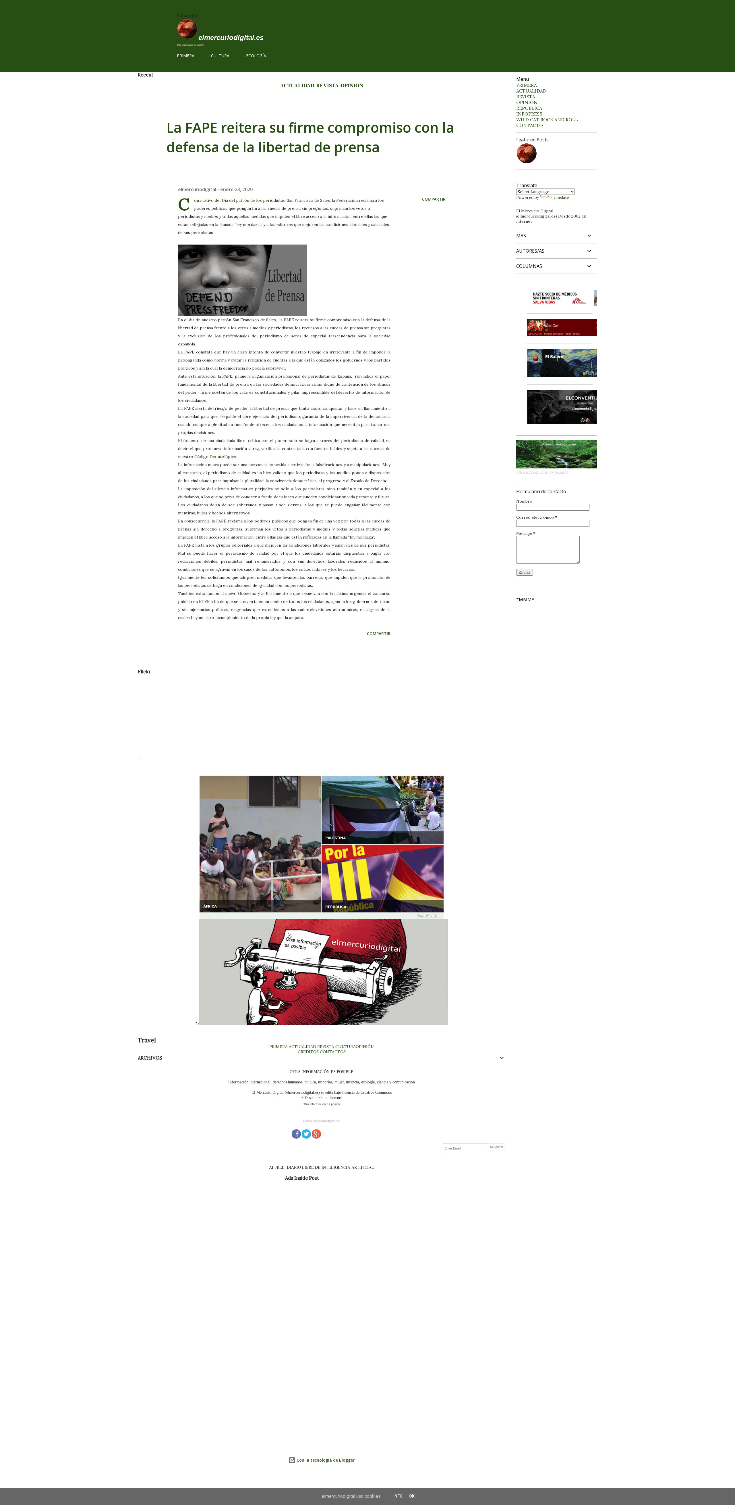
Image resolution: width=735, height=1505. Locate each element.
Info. (398, 1496)
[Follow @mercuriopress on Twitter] (306, 1133)
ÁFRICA (210, 906)
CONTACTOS (332, 1051)
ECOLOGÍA (256, 55)
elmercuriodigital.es (231, 37)
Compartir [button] (434, 199)
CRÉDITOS (308, 1051)
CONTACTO (529, 125)
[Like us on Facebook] (296, 1133)
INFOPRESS (529, 114)
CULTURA (220, 55)
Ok (412, 1496)
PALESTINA (335, 838)
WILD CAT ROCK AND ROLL (547, 119)
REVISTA (327, 85)
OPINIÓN (352, 85)
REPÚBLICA (335, 907)
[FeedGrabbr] (322, 915)
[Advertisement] (310, 714)
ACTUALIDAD (297, 85)
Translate (560, 197)
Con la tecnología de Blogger (325, 1460)
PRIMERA (185, 55)
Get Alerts (496, 1146)
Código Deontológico (215, 456)
